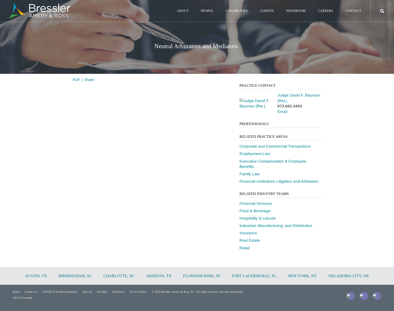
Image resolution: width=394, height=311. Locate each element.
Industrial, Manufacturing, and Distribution (275, 225)
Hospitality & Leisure (257, 218)
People (207, 11)
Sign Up (87, 291)
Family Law (249, 174)
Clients (267, 11)
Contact (353, 11)
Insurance (248, 233)
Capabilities (237, 11)
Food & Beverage (255, 211)
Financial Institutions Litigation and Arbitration (279, 181)
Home (16, 291)
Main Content (182, 5)
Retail (244, 248)
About (183, 11)
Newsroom (296, 11)
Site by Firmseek (22, 297)
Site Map (102, 291)
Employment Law (254, 154)
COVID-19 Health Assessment (59, 291)
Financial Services (255, 203)
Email (282, 111)
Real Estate (249, 240)
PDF (76, 80)
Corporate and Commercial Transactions (275, 146)
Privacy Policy (138, 291)
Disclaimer (118, 291)
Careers (325, 11)
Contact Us (31, 291)
